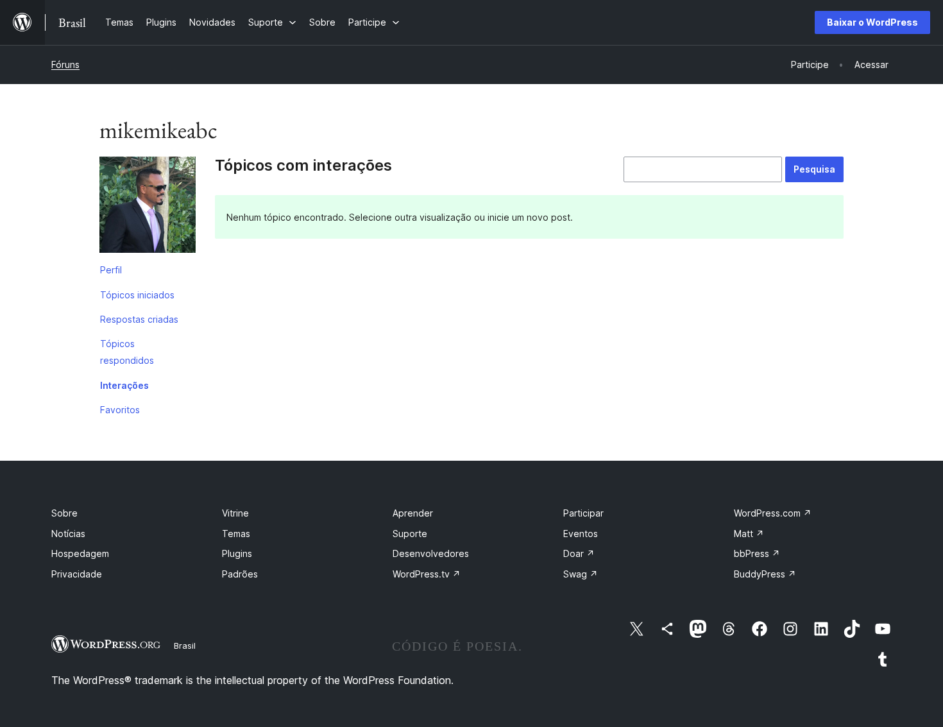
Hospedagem (80, 553)
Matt (749, 533)
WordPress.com (772, 513)
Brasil (185, 645)
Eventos (580, 533)
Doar (579, 553)
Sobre (64, 513)
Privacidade (76, 574)
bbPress (757, 553)
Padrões (240, 574)
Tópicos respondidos (127, 352)
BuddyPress (765, 574)
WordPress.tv (427, 574)
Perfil (111, 269)
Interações (124, 385)
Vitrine (235, 513)
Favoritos (120, 409)
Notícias (68, 533)
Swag (580, 574)
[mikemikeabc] (147, 207)
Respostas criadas (139, 319)
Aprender (413, 513)
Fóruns (65, 64)
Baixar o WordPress (872, 22)
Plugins (237, 553)
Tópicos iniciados (137, 294)
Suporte (410, 533)
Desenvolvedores (431, 553)
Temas (236, 533)
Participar (583, 513)
